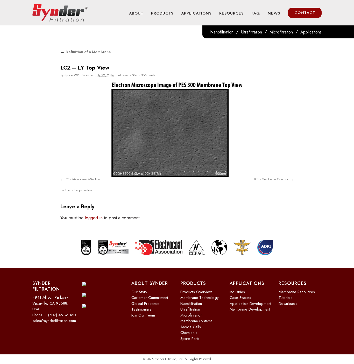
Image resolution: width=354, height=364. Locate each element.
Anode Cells (190, 327)
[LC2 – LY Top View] (177, 129)
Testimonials (141, 309)
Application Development (250, 303)
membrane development (250, 309)
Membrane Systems (196, 321)
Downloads (288, 303)
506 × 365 (139, 75)
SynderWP (72, 75)
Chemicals (188, 332)
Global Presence (145, 303)
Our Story (139, 292)
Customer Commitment (149, 297)
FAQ (255, 13)
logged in (94, 218)
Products (162, 13)
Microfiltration (281, 32)
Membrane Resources (297, 292)
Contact (304, 13)
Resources (231, 13)
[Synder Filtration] (60, 13)
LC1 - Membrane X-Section (82, 179)
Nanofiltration (221, 32)
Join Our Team (143, 315)
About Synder (149, 283)
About (136, 13)
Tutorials (285, 297)
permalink (85, 190)
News (274, 13)
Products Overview (196, 292)
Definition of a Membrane (85, 51)
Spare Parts (190, 338)
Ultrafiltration (251, 32)
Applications (196, 13)
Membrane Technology (199, 297)
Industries (237, 292)
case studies (240, 297)
